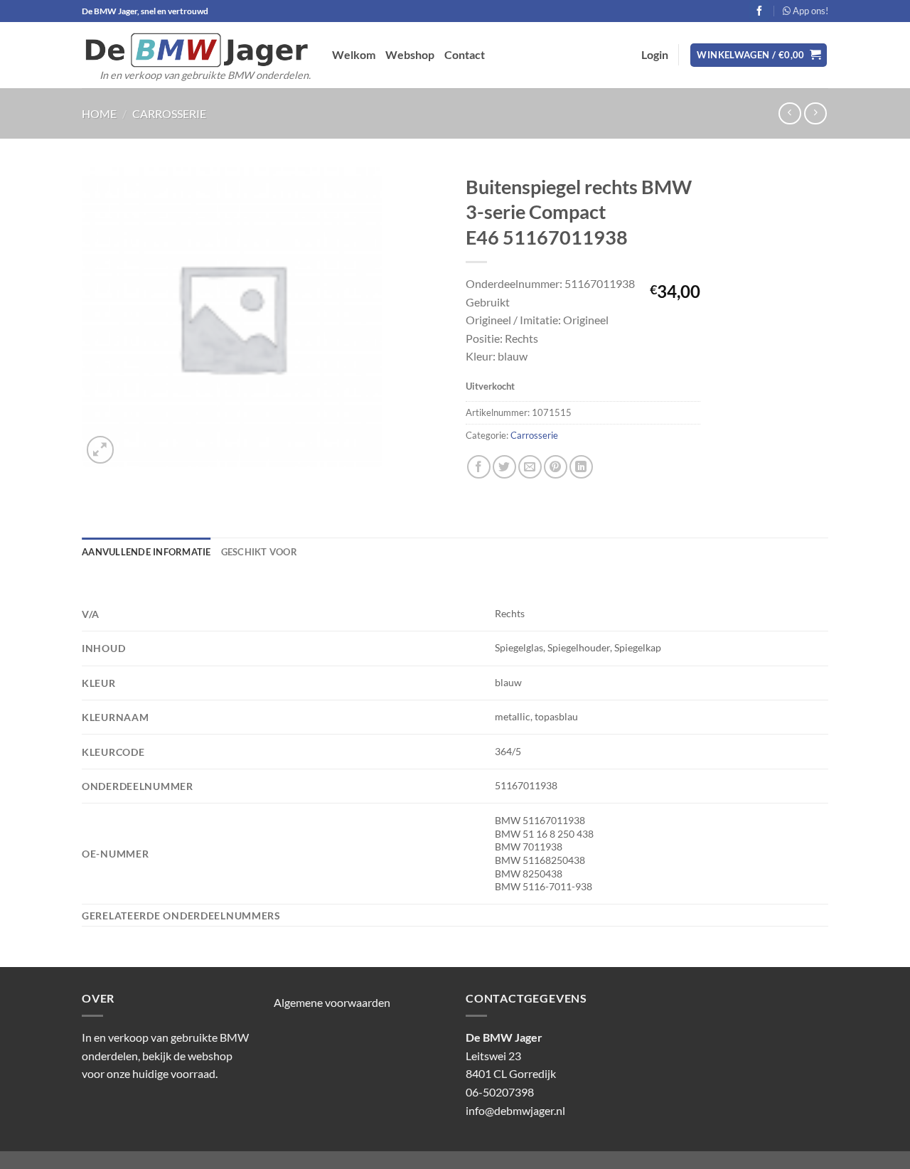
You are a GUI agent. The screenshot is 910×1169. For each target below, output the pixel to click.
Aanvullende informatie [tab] (146, 551)
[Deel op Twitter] (504, 467)
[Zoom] (100, 450)
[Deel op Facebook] (479, 467)
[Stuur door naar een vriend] (530, 467)
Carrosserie (169, 113)
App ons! (809, 10)
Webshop (409, 54)
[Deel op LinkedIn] (581, 467)
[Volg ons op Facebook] (759, 10)
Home (99, 113)
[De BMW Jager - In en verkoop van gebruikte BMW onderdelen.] (196, 50)
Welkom (353, 54)
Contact (464, 54)
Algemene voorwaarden (332, 1002)
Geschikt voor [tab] (259, 551)
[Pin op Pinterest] (555, 467)
